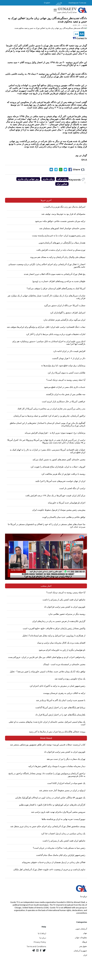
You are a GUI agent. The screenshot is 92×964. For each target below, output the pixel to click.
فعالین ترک (62, 184)
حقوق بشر (83, 946)
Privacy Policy (40, 942)
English (47, 3)
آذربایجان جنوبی (81, 929)
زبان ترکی (62, 179)
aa (76, 33)
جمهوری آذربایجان (80, 951)
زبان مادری (48, 179)
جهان (85, 933)
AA (82, 33)
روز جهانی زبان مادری (28, 179)
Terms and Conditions (36, 946)
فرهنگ (84, 942)
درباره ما (42, 938)
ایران (85, 955)
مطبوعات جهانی (81, 937)
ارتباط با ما (42, 933)
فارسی (59, 3)
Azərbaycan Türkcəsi (77, 3)
